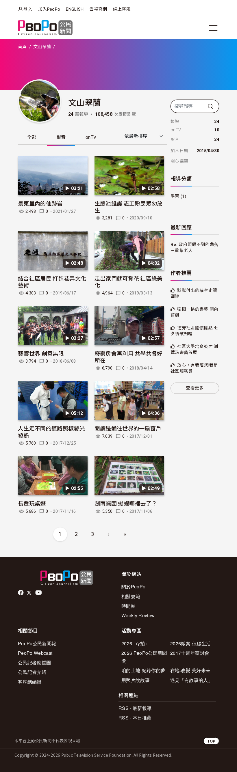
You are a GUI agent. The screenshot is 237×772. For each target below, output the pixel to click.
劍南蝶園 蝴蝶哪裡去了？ (126, 503)
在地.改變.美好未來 (190, 670)
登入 (27, 9)
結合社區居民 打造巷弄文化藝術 (52, 281)
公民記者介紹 (32, 672)
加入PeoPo (49, 9)
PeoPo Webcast (35, 653)
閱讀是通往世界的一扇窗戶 (128, 428)
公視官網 (98, 9)
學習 (175, 196)
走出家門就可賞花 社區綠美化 (129, 281)
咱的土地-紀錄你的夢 (143, 670)
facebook (21, 593)
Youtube (39, 593)
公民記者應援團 (34, 662)
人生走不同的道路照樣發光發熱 (51, 431)
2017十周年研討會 (189, 653)
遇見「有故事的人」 (191, 680)
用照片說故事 (135, 680)
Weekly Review (138, 615)
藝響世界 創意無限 (41, 353)
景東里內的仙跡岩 (40, 203)
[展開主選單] (213, 28)
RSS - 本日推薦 (134, 717)
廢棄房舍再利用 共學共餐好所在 (129, 356)
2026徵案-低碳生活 (190, 643)
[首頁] (45, 28)
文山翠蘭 (42, 46)
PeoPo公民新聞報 (37, 643)
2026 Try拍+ (134, 643)
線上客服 (122, 9)
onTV (91, 137)
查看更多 (194, 388)
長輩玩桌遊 (32, 503)
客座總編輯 (30, 681)
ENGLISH (75, 9)
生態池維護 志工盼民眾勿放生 (129, 206)
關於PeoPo (133, 586)
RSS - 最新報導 (134, 708)
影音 (61, 137)
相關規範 (130, 596)
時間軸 (128, 606)
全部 (32, 137)
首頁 (22, 46)
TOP (211, 741)
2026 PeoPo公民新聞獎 (144, 657)
